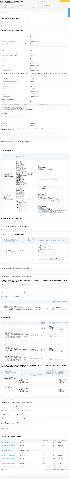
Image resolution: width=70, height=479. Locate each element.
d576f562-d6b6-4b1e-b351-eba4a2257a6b (8, 442)
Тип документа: (14, 7)
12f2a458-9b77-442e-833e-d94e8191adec (8, 450)
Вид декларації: (3, 7)
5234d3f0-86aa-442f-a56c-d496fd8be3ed (8, 460)
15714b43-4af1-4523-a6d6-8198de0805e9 (8, 458)
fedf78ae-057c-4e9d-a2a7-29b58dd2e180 (8, 445)
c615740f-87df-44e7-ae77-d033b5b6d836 (8, 455)
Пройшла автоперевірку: (64, 7)
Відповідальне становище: (52, 7)
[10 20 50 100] (4, 469)
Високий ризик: (43, 7)
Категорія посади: (28, 7)
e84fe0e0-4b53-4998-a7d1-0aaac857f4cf (8, 463)
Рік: (8, 7)
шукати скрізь (48, 5)
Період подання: (36, 7)
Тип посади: (21, 7)
